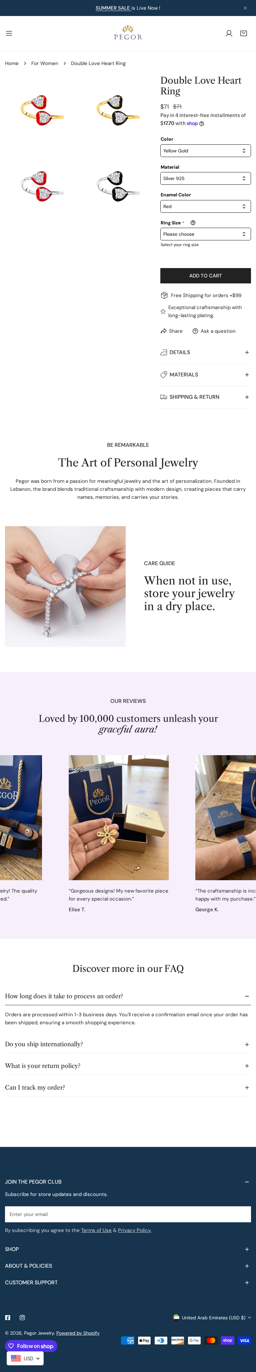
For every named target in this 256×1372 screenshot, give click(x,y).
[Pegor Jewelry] (128, 33)
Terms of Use (96, 1230)
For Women (44, 63)
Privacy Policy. (134, 1230)
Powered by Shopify (78, 1333)
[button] (243, 33)
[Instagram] (22, 1318)
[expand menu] (9, 33)
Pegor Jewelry (39, 1333)
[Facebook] (7, 1318)
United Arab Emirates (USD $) (213, 1318)
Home (12, 63)
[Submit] (242, 1214)
